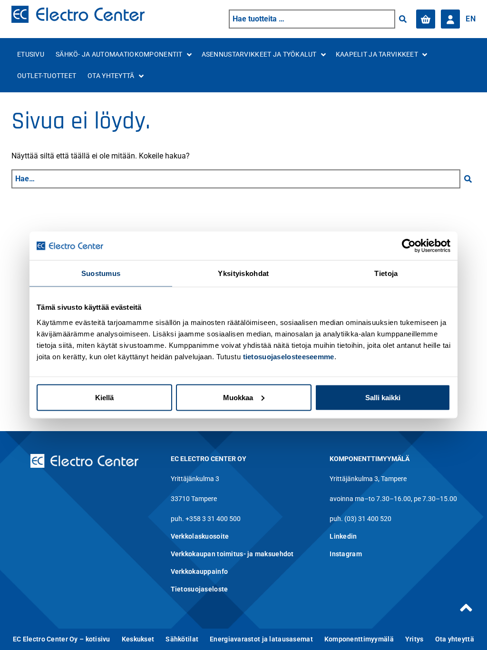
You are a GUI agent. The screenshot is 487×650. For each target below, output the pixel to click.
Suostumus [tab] (101, 273)
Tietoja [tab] (386, 273)
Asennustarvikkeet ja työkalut (259, 54)
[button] (402, 19)
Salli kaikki (382, 397)
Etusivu (30, 54)
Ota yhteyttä (111, 75)
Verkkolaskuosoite (200, 536)
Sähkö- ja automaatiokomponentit (119, 54)
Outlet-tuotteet (46, 75)
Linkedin (343, 536)
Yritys (414, 639)
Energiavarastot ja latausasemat (261, 639)
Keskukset (138, 639)
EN (471, 18)
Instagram (346, 554)
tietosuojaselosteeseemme (288, 356)
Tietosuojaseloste (199, 589)
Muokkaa (238, 397)
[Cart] (425, 19)
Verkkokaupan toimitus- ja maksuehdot (232, 554)
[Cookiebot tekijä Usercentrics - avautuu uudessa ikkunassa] (408, 246)
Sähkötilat (182, 639)
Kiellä (104, 397)
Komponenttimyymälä (359, 639)
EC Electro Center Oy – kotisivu (61, 639)
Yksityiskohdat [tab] (243, 273)
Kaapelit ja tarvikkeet (377, 54)
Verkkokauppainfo (199, 571)
